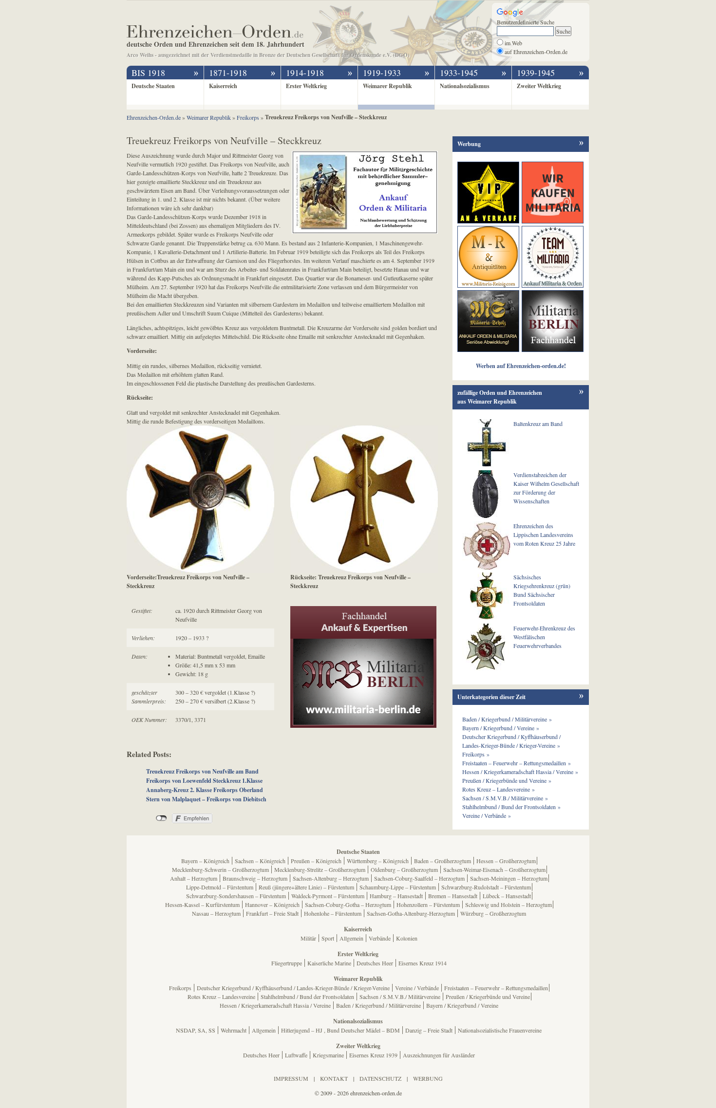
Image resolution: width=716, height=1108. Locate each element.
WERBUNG (428, 1078)
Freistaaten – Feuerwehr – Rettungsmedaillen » (516, 763)
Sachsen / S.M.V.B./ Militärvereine (399, 996)
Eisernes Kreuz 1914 (422, 963)
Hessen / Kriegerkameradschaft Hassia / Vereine (275, 1005)
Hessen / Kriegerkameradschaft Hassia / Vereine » (520, 772)
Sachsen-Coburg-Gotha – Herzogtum (348, 904)
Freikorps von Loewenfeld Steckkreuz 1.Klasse (204, 780)
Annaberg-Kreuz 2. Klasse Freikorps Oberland (204, 790)
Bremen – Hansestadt (452, 896)
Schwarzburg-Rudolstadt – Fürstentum (486, 887)
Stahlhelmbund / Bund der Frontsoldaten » (511, 807)
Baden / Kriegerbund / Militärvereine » (507, 719)
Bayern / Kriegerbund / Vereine (462, 1005)
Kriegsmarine (328, 1055)
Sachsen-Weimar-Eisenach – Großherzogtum (494, 869)
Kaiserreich (223, 86)
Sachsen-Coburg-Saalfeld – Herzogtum (419, 878)
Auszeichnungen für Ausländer (439, 1055)
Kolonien (406, 938)
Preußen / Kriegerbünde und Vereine (488, 996)
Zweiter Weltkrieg (539, 86)
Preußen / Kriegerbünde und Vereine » (506, 780)
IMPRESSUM (291, 1078)
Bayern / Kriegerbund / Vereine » (500, 728)
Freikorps (180, 988)
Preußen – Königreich (316, 861)
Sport (327, 938)
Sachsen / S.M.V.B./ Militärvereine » (505, 798)
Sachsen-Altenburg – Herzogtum (331, 878)
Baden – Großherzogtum (442, 861)
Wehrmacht (233, 1030)
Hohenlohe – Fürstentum (332, 913)
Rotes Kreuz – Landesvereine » (498, 789)
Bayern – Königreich (205, 861)
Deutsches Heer (375, 963)
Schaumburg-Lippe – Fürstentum (397, 887)
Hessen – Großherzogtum (506, 861)
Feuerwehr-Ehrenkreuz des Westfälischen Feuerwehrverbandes (544, 636)
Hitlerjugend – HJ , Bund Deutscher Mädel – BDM (340, 1030)
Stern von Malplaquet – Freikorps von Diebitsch (206, 799)
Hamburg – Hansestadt (396, 896)
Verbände (380, 938)
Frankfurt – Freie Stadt (272, 913)
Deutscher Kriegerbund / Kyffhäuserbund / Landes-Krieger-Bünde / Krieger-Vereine (293, 988)
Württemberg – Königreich (378, 861)
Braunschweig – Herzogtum (255, 878)
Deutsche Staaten (153, 86)
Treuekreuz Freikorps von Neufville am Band (202, 771)
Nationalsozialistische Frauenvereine (500, 1030)
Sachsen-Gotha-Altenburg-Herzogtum (411, 913)
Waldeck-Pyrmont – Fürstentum (327, 896)
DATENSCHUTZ (380, 1078)
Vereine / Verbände (417, 988)
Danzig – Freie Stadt (428, 1030)
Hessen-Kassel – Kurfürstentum (202, 904)
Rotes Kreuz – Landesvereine (221, 996)
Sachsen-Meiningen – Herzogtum (508, 878)
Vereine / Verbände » (486, 815)
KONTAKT (334, 1078)
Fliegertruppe (286, 963)
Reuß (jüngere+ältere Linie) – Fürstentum (306, 887)
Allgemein (351, 938)
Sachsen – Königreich (260, 861)
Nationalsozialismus (465, 86)
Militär (308, 938)
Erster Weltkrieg (306, 86)
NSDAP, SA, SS (195, 1030)
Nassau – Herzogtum (216, 913)
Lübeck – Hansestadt (507, 896)
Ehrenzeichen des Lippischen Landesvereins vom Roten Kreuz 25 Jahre (544, 534)
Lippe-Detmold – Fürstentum (219, 887)
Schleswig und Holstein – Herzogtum (508, 904)
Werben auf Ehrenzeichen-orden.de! (521, 366)
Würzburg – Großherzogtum (493, 913)
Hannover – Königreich (272, 904)
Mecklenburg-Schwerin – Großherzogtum (220, 869)
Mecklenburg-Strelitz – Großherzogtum (319, 869)
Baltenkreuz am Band (538, 423)
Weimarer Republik (387, 86)
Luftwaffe (296, 1055)
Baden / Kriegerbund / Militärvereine (378, 1005)
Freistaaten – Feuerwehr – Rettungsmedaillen (496, 988)
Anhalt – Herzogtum (193, 878)
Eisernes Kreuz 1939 (373, 1055)
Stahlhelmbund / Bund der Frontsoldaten (307, 996)
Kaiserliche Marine (329, 963)
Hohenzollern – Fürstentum (428, 904)
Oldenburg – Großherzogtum (404, 869)
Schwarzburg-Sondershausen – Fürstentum (236, 896)
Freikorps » (476, 754)
